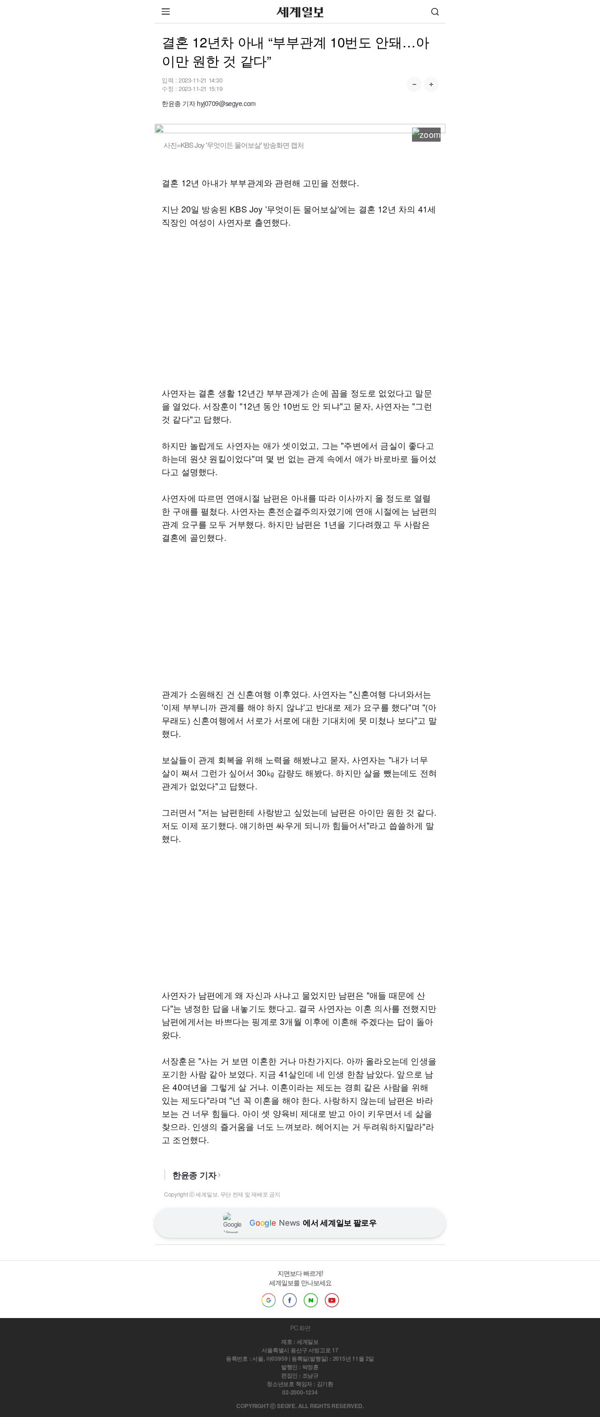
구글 (269, 1300)
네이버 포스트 (311, 1300)
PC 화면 (300, 1327)
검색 (435, 11)
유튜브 (332, 1300)
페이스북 (290, 1300)
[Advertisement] (300, 307)
